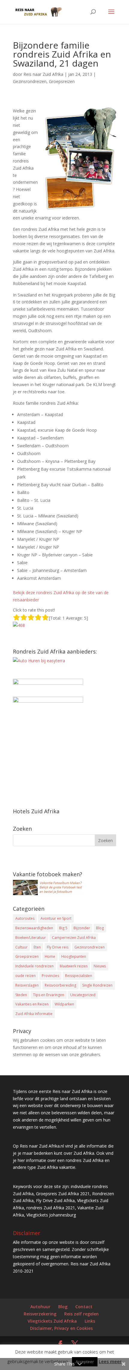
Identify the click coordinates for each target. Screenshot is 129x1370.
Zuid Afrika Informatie (33, 1013)
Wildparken (64, 1004)
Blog (100, 928)
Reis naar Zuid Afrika (43, 74)
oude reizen (25, 975)
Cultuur (21, 947)
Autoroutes (24, 918)
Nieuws (100, 966)
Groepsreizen (62, 81)
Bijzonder (82, 928)
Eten (37, 947)
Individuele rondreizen (34, 966)
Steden (21, 994)
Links (90, 1321)
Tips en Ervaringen (48, 994)
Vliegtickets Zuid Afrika (52, 1321)
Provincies (50, 975)
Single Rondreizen (97, 985)
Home (50, 956)
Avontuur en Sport (55, 918)
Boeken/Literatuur (30, 937)
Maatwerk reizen (74, 966)
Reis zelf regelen (81, 1314)
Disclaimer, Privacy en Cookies (61, 1328)
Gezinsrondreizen (29, 81)
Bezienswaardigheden (34, 928)
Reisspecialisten (78, 975)
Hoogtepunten (73, 956)
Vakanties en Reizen (32, 1004)
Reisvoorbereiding (60, 985)
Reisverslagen (27, 985)
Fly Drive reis (57, 947)
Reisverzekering (40, 1314)
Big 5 (63, 928)
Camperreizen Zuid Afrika (74, 937)
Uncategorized (82, 994)
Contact (83, 1306)
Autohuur (40, 1306)
